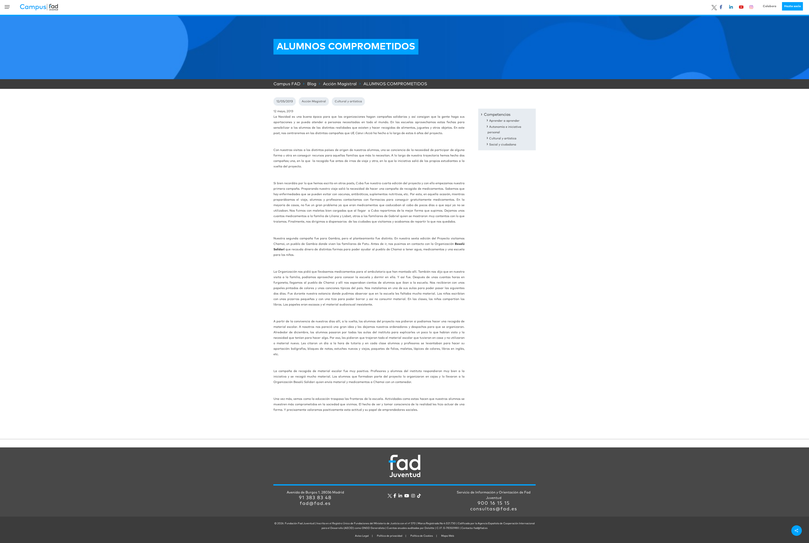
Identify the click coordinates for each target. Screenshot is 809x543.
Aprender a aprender (504, 120)
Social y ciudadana (502, 144)
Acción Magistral (314, 101)
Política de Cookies (421, 536)
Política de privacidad (389, 536)
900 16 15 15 (494, 503)
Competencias (497, 115)
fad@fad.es (315, 503)
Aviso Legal (362, 536)
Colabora (769, 6)
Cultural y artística (348, 101)
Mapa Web (447, 536)
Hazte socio (792, 6)
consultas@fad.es (493, 509)
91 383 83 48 (315, 498)
